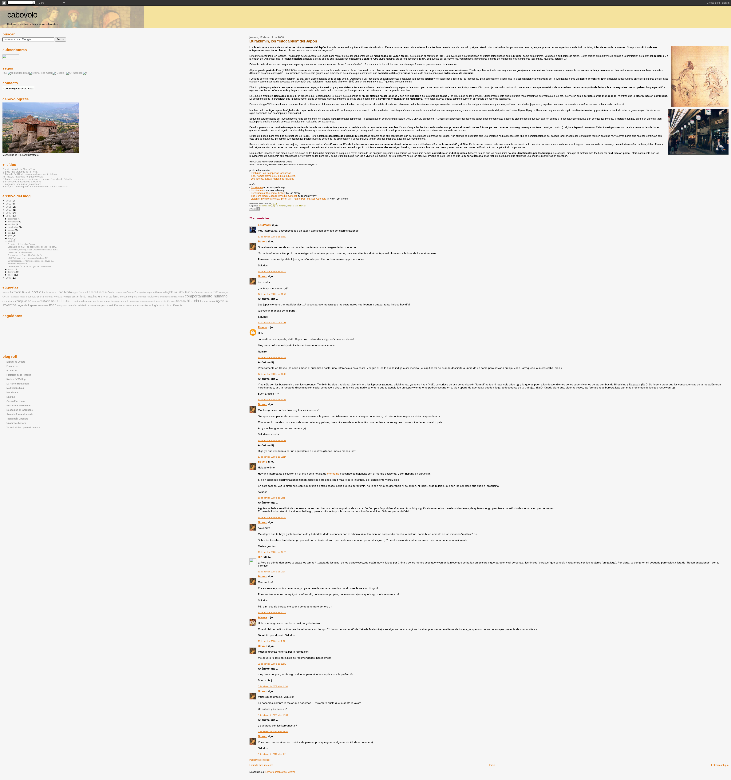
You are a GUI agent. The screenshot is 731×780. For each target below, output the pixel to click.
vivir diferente (300, 206)
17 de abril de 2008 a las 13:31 (272, 399)
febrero (11, 272)
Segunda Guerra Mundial (39, 296)
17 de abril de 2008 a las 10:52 (272, 237)
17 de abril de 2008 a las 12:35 (272, 322)
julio (10, 233)
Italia (187, 292)
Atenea (262, 617)
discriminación (265, 206)
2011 (9, 206)
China (42, 292)
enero (11, 275)
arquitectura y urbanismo (103, 296)
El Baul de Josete (15, 361)
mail (26, 73)
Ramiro (262, 327)
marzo (11, 269)
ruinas (122, 305)
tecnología (151, 305)
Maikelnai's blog (15, 388)
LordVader (264, 224)
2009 (9, 213)
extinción (165, 301)
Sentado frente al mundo (19, 414)
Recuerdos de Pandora (18, 405)
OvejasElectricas (15, 401)
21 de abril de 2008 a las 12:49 (272, 664)
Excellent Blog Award (17, 263)
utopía (162, 305)
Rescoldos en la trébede (19, 410)
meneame (333, 473)
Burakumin (257, 187)
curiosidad (64, 301)
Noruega (223, 292)
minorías (282, 206)
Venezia (58, 296)
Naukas (10, 397)
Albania (5, 292)
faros (173, 301)
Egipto (75, 292)
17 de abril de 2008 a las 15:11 (272, 440)
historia (193, 301)
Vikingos (67, 297)
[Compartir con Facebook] (258, 209)
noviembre (13, 222)
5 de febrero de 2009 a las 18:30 (273, 715)
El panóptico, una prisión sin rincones (21, 184)
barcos (123, 296)
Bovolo (262, 241)
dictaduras (116, 301)
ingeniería (222, 301)
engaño (125, 301)
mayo (11, 238)
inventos (9, 305)
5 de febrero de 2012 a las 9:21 (272, 754)
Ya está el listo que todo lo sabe (23, 427)
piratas (105, 305)
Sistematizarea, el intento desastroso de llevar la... (31, 261)
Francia (102, 292)
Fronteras (11, 370)
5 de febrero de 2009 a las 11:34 (273, 686)
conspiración (23, 301)
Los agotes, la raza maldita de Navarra (272, 178)
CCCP (35, 292)
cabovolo (22, 14)
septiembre (13, 227)
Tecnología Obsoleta (17, 418)
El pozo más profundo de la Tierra (20, 171)
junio (10, 235)
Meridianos (12, 392)
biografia (132, 296)
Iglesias (142, 292)
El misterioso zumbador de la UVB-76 (21, 181)
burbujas (142, 297)
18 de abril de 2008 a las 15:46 (272, 517)
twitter (49, 73)
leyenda (22, 305)
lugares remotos (38, 305)
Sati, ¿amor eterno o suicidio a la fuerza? (273, 175)
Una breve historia (16, 423)
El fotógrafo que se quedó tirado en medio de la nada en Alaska (35, 186)
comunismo (8, 301)
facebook (77, 73)
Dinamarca (51, 292)
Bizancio (26, 292)
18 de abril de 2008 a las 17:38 (272, 552)
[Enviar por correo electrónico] (251, 209)
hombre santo (207, 301)
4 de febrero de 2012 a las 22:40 (273, 731)
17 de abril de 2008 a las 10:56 (272, 271)
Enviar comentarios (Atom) (280, 771)
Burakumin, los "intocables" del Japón (283, 41)
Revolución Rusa (17, 297)
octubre (12, 224)
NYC (215, 292)
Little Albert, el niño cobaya (20, 252)
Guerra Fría (132, 292)
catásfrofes (153, 296)
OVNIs (5, 297)
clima (181, 296)
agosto (11, 230)
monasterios (94, 305)
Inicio (492, 765)
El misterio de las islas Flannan (22, 244)
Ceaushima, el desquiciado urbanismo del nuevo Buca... (33, 250)
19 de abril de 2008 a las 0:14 (271, 572)
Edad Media (64, 292)
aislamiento (79, 296)
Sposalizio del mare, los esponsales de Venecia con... (32, 247)
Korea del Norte (205, 292)
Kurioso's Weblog (16, 379)
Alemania (15, 292)
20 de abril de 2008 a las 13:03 (272, 612)
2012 (9, 203)
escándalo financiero (139, 301)
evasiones (154, 301)
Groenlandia (120, 292)
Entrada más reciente (261, 765)
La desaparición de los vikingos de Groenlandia (29, 266)
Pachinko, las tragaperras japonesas (271, 173)
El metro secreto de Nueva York (18, 169)
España (92, 292)
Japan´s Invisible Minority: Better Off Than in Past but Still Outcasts (288, 198)
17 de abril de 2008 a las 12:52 (272, 357)
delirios (78, 301)
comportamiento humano (206, 296)
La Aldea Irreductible (17, 383)
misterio (82, 305)
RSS (4, 73)
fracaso (181, 301)
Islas (181, 292)
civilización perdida (168, 297)
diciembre (13, 219)
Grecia (111, 292)
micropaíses (62, 306)
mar (52, 305)
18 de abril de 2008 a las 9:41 (271, 498)
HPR (260, 556)
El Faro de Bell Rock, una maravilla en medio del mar (29, 174)
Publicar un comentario (260, 760)
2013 (9, 200)
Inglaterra (171, 292)
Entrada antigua (720, 765)
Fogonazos (12, 366)
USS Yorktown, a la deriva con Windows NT (28, 258)
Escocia (82, 292)
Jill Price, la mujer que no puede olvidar (22, 176)
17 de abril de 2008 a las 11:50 (272, 294)
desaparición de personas (96, 301)
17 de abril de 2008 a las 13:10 (272, 374)
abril (10, 241)
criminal (35, 301)
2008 (9, 216)
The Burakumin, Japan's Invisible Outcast (274, 195)
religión (290, 206)
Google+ (61, 73)
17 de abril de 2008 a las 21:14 (272, 457)
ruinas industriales (135, 305)
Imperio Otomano (156, 292)
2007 (9, 278)
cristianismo (46, 301)
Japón (275, 206)
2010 (9, 210)
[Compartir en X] (255, 209)
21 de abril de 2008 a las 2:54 (271, 641)
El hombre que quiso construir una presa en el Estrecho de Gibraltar (37, 179)
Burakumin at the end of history (268, 193)
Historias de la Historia (18, 375)
